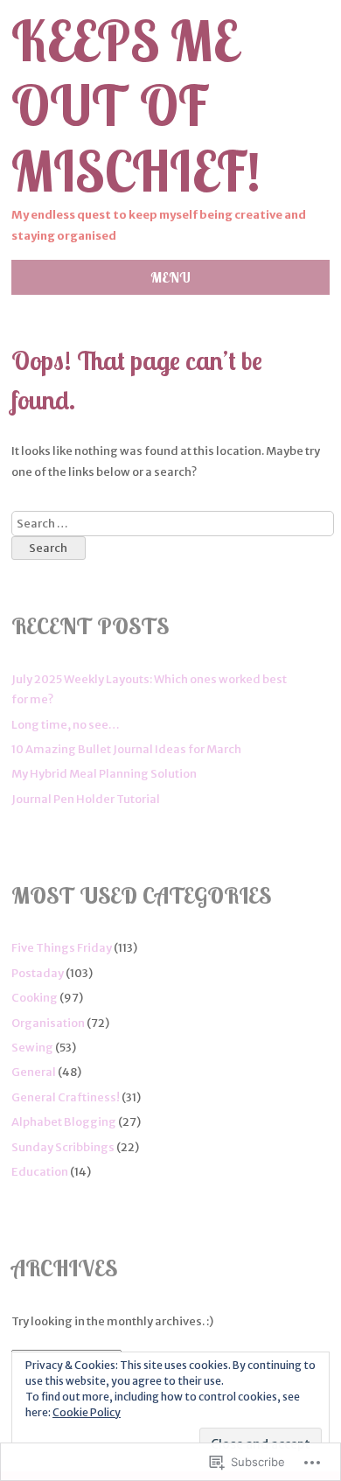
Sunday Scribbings (63, 1147)
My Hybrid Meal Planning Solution (104, 773)
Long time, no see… (65, 724)
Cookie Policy (86, 1412)
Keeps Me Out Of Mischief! (136, 106)
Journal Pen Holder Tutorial (85, 799)
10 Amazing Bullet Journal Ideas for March (126, 749)
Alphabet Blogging (63, 1121)
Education (39, 1171)
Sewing (32, 1047)
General (33, 1072)
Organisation (48, 1023)
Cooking (34, 997)
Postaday (37, 973)
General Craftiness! (65, 1097)
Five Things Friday (61, 947)
